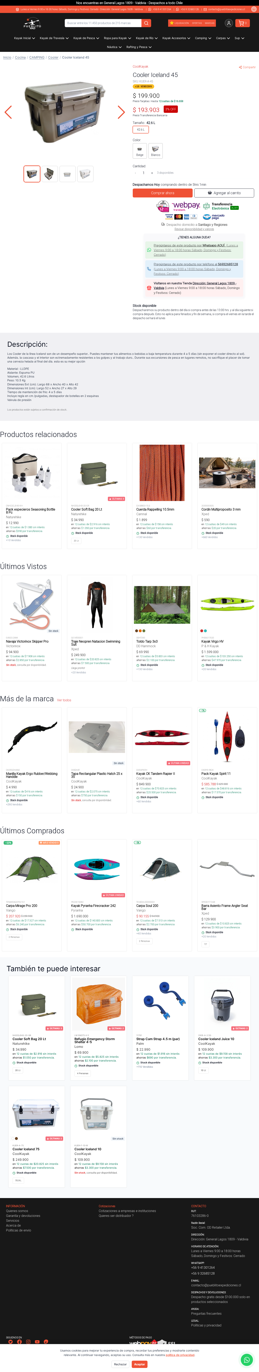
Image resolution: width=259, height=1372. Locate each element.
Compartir (249, 67)
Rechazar (120, 1364)
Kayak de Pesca (84, 38)
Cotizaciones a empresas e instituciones (127, 1211)
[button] (64, 112)
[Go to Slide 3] (67, 174)
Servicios (12, 1220)
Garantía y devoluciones (23, 1216)
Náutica (112, 47)
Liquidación (182, 23)
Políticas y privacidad (206, 1325)
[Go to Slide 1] (32, 174)
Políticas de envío (18, 1230)
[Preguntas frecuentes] (254, 9)
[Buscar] (146, 23)
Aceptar (139, 1364)
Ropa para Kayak (115, 38)
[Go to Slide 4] (85, 174)
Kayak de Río (144, 38)
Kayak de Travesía (52, 38)
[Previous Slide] (8, 112)
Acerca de (13, 1225)
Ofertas (197, 23)
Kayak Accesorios (174, 38)
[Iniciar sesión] (229, 23)
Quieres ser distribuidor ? (116, 1216)
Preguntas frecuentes (206, 1313)
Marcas (209, 23)
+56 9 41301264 (162, 9)
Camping (201, 38)
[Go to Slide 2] (50, 174)
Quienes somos (17, 1211)
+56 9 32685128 (190, 9)
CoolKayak (140, 66)
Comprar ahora (162, 193)
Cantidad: (139, 166)
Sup (237, 38)
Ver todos (64, 700)
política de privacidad (180, 1355)
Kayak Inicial (22, 38)
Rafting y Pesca (136, 47)
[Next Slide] (121, 112)
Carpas (221, 38)
